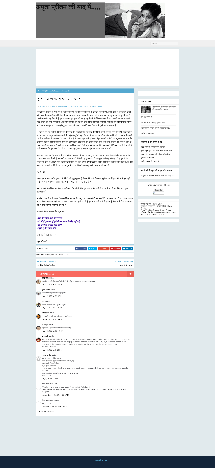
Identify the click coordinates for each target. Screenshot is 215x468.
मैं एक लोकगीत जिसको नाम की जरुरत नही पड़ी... (155, 128)
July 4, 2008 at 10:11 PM (52, 319)
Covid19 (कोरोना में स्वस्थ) (150, 210)
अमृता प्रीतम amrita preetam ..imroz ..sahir (56, 91)
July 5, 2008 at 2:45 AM (51, 379)
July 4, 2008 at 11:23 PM (52, 350)
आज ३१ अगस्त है (146, 117)
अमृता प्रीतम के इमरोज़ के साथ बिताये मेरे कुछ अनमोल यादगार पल (164, 108)
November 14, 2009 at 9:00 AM (55, 395)
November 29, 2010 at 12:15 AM (55, 407)
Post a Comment (46, 412)
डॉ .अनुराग (45, 324)
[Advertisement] (107, 67)
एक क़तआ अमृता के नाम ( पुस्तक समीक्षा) (153, 206)
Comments (97, 106)
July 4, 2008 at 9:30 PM (52, 308)
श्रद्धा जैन (45, 278)
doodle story (146, 214)
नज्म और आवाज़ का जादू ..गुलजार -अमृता (153, 122)
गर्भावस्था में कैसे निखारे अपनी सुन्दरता (152, 212)
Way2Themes (101, 460)
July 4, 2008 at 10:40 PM (52, 331)
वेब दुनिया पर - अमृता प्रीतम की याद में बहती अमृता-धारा (158, 175)
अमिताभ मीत (45, 313)
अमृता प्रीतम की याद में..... (68, 6)
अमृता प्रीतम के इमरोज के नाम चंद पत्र (153, 147)
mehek (45, 336)
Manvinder (47, 355)
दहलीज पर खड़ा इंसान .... (148, 133)
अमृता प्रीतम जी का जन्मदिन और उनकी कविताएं (155, 154)
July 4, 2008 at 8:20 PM (52, 284)
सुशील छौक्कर (46, 289)
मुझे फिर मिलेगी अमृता (147, 157)
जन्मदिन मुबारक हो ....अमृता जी (150, 161)
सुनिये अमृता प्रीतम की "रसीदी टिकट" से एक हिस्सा (156, 150)
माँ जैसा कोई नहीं (146, 204)
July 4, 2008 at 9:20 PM (52, 296)
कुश (43, 301)
